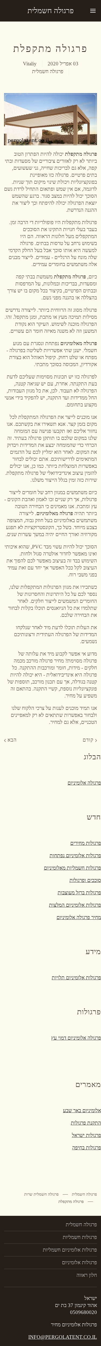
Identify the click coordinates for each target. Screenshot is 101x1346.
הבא (11, 740)
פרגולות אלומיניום (79, 1262)
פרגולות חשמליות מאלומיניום (72, 868)
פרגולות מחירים (85, 843)
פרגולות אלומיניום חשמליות (70, 1250)
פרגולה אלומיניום (84, 783)
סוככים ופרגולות (85, 880)
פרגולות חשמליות (80, 1237)
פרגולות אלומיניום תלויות (76, 977)
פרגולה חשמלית (50, 10)
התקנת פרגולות (86, 1123)
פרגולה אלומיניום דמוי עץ (76, 1038)
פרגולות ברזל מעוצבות (79, 892)
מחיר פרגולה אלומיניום (79, 917)
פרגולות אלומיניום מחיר (74, 1324)
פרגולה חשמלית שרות (41, 1194)
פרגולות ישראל (86, 1135)
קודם (89, 740)
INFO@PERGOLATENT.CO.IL (62, 1337)
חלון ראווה (86, 1275)
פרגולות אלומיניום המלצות (75, 905)
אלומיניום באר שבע (82, 1110)
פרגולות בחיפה (86, 1147)
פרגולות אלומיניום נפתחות (75, 855)
